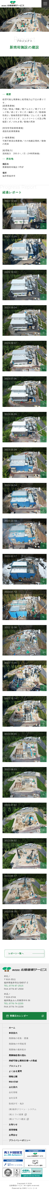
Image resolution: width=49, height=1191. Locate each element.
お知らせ (13, 1124)
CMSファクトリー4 (29, 1188)
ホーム (12, 1028)
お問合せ (13, 1135)
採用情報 (13, 1130)
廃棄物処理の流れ (17, 1055)
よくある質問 (15, 1071)
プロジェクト (15, 1066)
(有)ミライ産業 (16, 1114)
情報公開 (13, 1076)
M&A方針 (13, 1082)
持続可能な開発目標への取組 (23, 1061)
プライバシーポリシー (20, 1140)
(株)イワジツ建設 (17, 1119)
